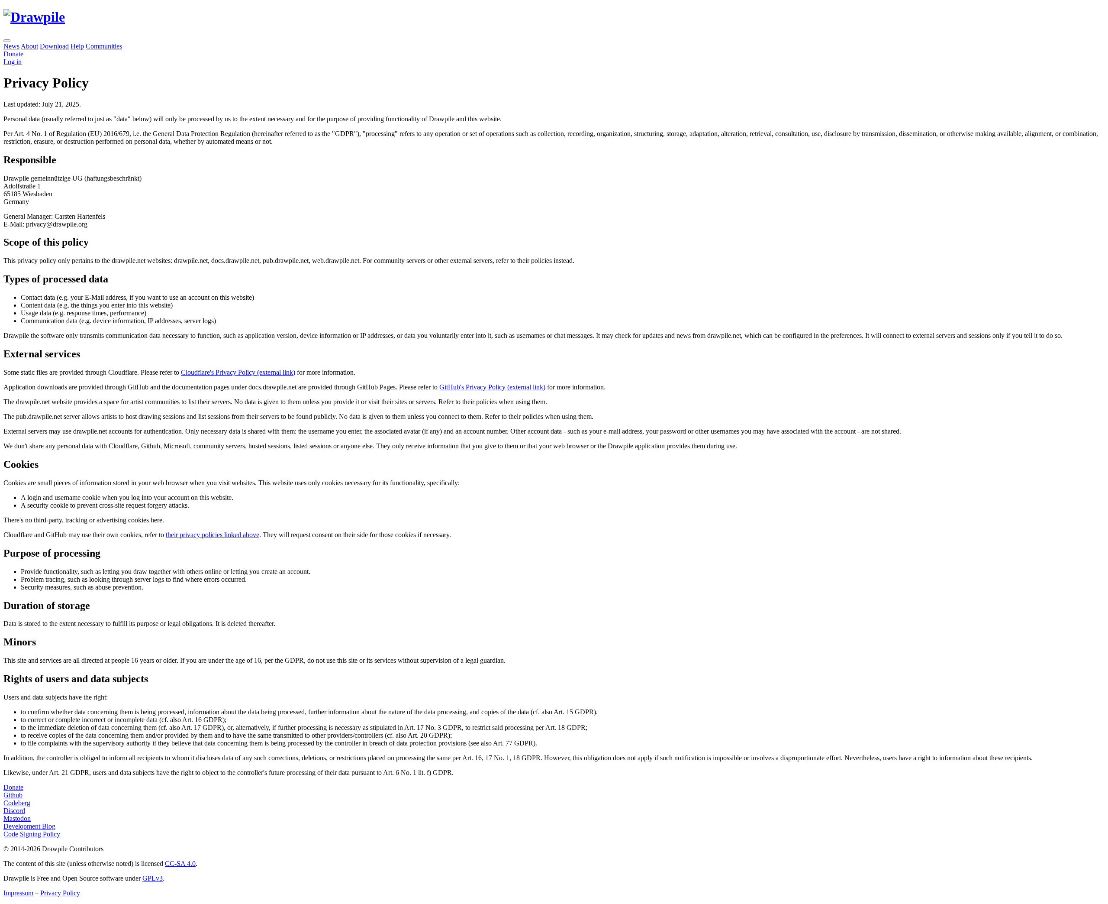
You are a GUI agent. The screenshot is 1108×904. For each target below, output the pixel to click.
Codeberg (16, 803)
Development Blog (29, 826)
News (11, 46)
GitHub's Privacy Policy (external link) (492, 387)
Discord (14, 810)
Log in (12, 61)
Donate (13, 787)
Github (13, 795)
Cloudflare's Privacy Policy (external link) (238, 372)
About (29, 46)
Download (54, 46)
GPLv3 (152, 878)
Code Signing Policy (31, 834)
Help (77, 46)
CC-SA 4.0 (180, 863)
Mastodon (17, 818)
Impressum (18, 893)
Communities (104, 46)
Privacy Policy (60, 893)
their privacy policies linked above (212, 534)
